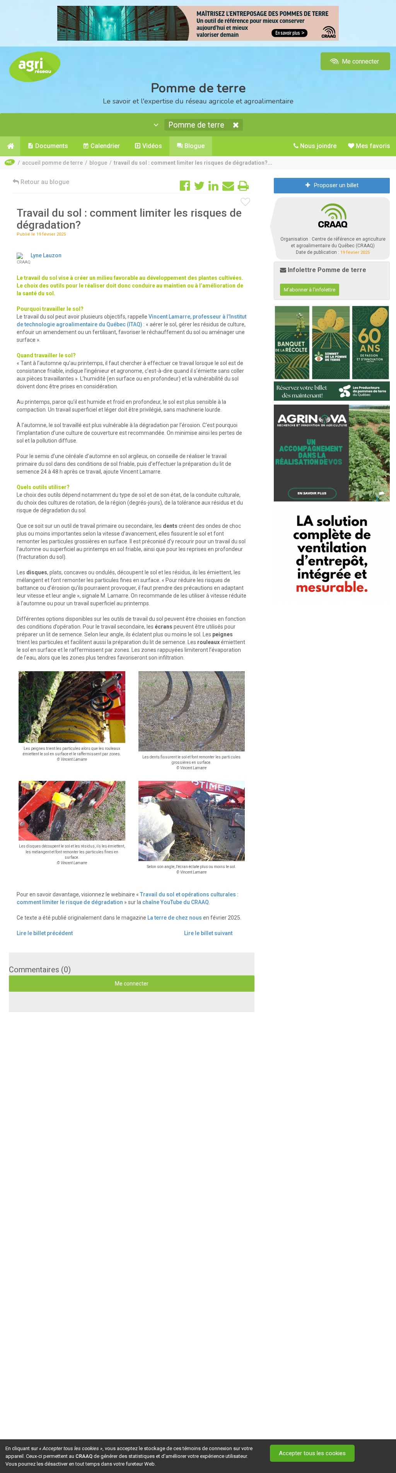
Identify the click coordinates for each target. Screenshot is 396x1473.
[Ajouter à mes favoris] (246, 202)
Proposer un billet (336, 185)
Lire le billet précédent (45, 933)
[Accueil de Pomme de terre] (10, 146)
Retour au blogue (44, 182)
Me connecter (359, 61)
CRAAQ (83, 1456)
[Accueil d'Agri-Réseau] (35, 66)
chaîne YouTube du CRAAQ (175, 902)
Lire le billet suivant (208, 933)
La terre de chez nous (174, 918)
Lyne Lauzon (46, 255)
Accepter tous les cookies (312, 1453)
